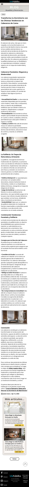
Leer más (18, 425)
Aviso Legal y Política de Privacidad (25, 476)
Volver (3, 14)
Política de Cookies (25, 481)
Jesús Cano (6, 394)
